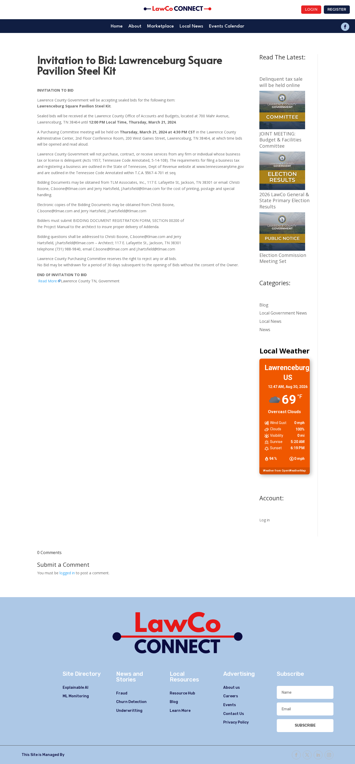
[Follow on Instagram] (329, 755)
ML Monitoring (76, 696)
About (134, 27)
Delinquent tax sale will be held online (281, 82)
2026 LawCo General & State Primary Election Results (284, 200)
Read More (47, 280)
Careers (230, 696)
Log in (264, 519)
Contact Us (233, 714)
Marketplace (160, 27)
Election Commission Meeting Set (282, 258)
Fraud (121, 693)
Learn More (180, 710)
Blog (263, 305)
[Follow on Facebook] (345, 27)
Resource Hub (182, 693)
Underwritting (129, 710)
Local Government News (283, 313)
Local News (191, 27)
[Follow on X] (307, 755)
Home (117, 27)
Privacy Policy (236, 722)
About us (231, 687)
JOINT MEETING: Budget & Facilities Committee (280, 140)
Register (336, 9)
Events (229, 705)
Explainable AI (75, 687)
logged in (67, 572)
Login (311, 9)
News (264, 329)
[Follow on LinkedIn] (318, 755)
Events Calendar (226, 27)
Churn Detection (131, 702)
